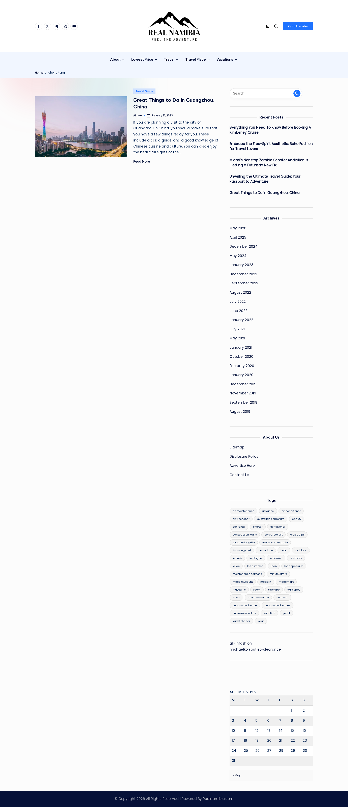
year (261, 621)
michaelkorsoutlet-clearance (255, 649)
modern (265, 582)
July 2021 (237, 329)
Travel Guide (144, 91)
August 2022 (240, 292)
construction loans (245, 535)
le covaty (296, 558)
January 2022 (241, 319)
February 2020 (242, 365)
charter (258, 527)
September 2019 (243, 402)
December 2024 (244, 246)
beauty (296, 519)
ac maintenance (243, 511)
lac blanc (301, 550)
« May (237, 775)
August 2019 (240, 411)
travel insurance (258, 597)
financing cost (242, 550)
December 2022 (243, 274)
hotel (284, 550)
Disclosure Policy (244, 456)
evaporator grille (244, 542)
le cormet (276, 558)
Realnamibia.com (218, 798)
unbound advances (277, 605)
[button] (298, 26)
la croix (237, 558)
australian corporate (270, 519)
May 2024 (238, 255)
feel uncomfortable (275, 542)
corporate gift (273, 535)
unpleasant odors (244, 613)
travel (236, 597)
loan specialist (293, 566)
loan (274, 566)
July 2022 (238, 301)
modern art (286, 582)
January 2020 (241, 374)
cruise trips (297, 535)
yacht (286, 613)
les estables (255, 566)
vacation (269, 613)
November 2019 (243, 393)
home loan (266, 550)
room (257, 590)
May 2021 (237, 338)
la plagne (256, 558)
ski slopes (293, 590)
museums (239, 590)
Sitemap (237, 447)
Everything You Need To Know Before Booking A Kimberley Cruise (270, 130)
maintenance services (247, 574)
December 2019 (243, 384)
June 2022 (238, 310)
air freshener (241, 519)
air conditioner (291, 511)
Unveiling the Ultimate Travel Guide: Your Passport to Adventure (265, 179)
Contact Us (239, 474)
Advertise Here (242, 465)
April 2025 (238, 237)
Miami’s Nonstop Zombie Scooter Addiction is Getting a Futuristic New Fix (269, 163)
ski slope (274, 590)
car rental (239, 527)
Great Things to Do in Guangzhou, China (265, 192)
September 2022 (244, 283)
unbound (282, 597)
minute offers (278, 574)
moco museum (243, 582)
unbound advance (245, 605)
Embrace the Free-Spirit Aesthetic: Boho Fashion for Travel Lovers (271, 146)
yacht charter (241, 621)
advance (268, 511)
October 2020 (241, 356)
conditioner (277, 527)
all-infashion (241, 643)
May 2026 (238, 228)
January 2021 (241, 347)
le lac (236, 566)
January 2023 (241, 264)
